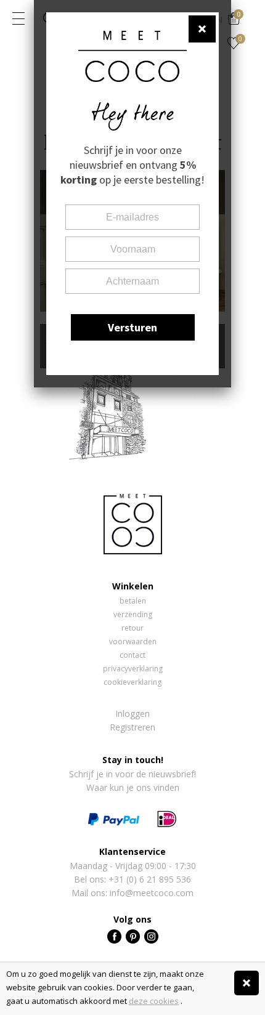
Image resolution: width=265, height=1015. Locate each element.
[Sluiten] (246, 983)
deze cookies (154, 1000)
